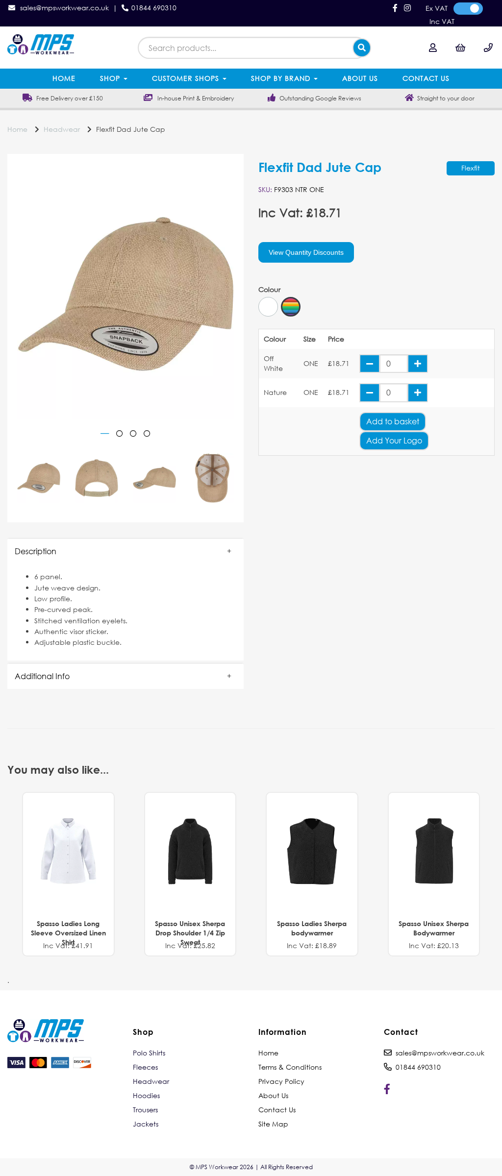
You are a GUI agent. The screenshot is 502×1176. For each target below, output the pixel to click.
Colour (269, 289)
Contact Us (426, 78)
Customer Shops (187, 78)
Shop (111, 78)
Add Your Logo (394, 440)
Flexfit (470, 167)
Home (63, 78)
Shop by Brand (282, 78)
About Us (360, 78)
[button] (125, 551)
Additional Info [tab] (42, 676)
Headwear (62, 129)
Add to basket (392, 421)
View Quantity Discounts (306, 252)
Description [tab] (35, 551)
